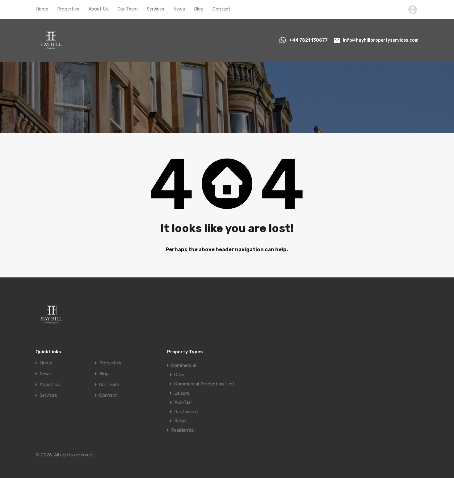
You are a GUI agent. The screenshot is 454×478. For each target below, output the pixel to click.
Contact (221, 9)
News (179, 9)
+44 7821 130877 (308, 40)
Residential (183, 430)
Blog (199, 9)
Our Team (128, 9)
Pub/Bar (183, 402)
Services (155, 9)
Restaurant (186, 411)
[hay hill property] (51, 53)
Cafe (179, 374)
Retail (180, 421)
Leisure (181, 393)
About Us (98, 9)
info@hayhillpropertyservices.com (380, 40)
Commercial (183, 365)
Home (42, 9)
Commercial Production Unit (204, 384)
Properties (68, 9)
